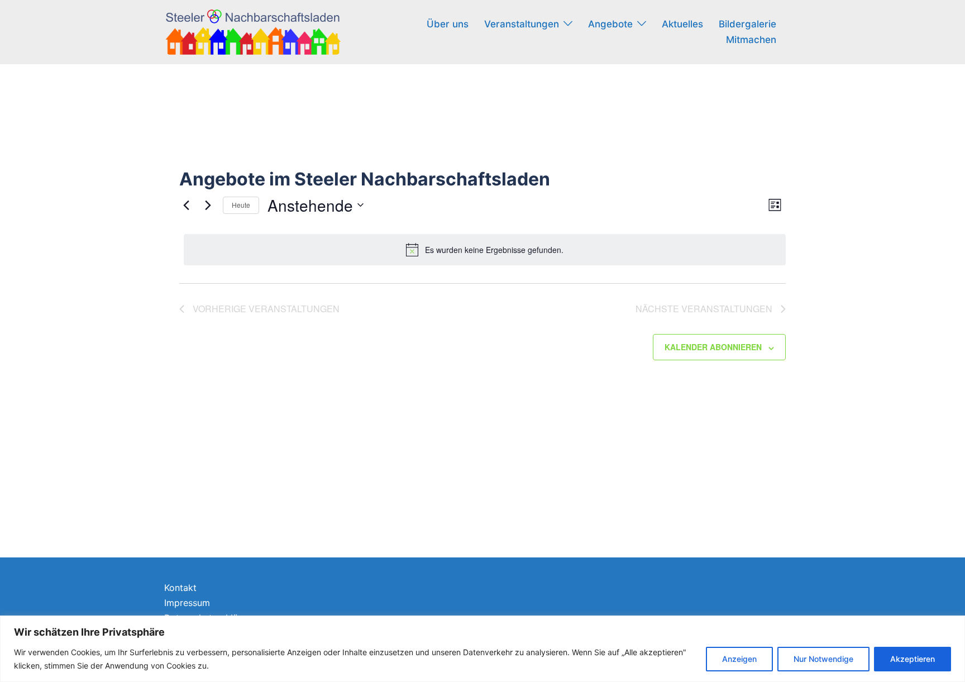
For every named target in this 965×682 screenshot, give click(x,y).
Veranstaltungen (521, 24)
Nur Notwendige (823, 659)
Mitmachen (751, 39)
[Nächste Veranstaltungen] (207, 205)
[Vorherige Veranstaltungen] (186, 205)
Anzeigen (739, 659)
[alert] (485, 249)
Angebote (610, 24)
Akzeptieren (912, 659)
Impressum (187, 602)
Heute (241, 204)
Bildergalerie (747, 24)
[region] (482, 649)
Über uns (448, 24)
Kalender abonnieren (713, 346)
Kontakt (180, 587)
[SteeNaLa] (253, 31)
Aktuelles (682, 24)
